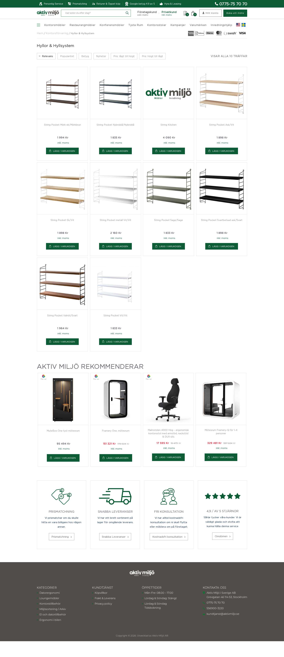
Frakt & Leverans (105, 598)
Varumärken (198, 25)
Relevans (47, 56)
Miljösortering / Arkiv (52, 609)
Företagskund (147, 13)
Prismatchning (60, 536)
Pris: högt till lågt (152, 56)
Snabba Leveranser (114, 536)
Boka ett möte (235, 13)
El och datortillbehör (52, 614)
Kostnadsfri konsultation (167, 536)
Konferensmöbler (112, 25)
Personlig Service (53, 3)
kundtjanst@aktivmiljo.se (223, 613)
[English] (238, 25)
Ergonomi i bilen (50, 619)
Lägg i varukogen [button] (64, 151)
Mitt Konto (212, 13)
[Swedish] (244, 25)
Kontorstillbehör (49, 603)
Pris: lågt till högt (124, 56)
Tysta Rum (135, 25)
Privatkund (169, 13)
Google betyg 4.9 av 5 (142, 3)
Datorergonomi (49, 592)
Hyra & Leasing (172, 3)
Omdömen (221, 536)
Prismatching (79, 3)
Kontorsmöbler (54, 25)
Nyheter (101, 56)
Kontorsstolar (156, 25)
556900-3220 (215, 608)
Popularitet (67, 56)
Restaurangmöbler (82, 25)
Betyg (85, 56)
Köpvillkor (101, 592)
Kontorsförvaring (57, 33)
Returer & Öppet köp (108, 4)
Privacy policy (103, 603)
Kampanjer (178, 25)
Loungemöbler (49, 598)
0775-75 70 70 (233, 4)
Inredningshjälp (221, 25)
